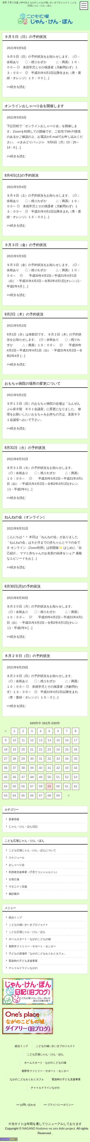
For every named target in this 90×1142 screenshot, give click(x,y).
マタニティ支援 (18, 886)
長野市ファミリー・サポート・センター (32, 946)
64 (14, 795)
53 (75, 777)
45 (5, 777)
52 (67, 777)
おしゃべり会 (16, 864)
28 (14, 758)
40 (40, 768)
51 (58, 777)
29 (23, 758)
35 (75, 758)
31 (40, 758)
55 (14, 786)
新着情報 (14, 819)
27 (5, 758)
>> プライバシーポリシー (59, 1104)
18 (5, 749)
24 (58, 749)
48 (32, 777)
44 (75, 768)
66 (32, 795)
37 (14, 768)
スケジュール (16, 857)
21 (32, 749)
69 (58, 795)
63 (5, 795)
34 (67, 758)
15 (58, 740)
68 (49, 795)
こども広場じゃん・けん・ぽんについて (32, 850)
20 (23, 749)
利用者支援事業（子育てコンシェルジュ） (34, 872)
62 (75, 786)
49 (40, 777)
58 (40, 786)
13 (40, 740)
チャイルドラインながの (23, 968)
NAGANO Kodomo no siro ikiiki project (48, 1128)
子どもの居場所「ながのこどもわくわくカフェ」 (37, 953)
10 (14, 740)
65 (23, 795)
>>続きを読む (16, 87)
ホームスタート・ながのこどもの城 (30, 939)
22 (40, 749)
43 (67, 768)
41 (49, 768)
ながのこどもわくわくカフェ (27, 1079)
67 (40, 795)
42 (58, 768)
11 (23, 740)
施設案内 (14, 893)
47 (23, 777)
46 (14, 777)
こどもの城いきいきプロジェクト (28, 924)
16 (67, 740)
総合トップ (15, 917)
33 (58, 758)
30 (32, 758)
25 (67, 749)
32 (49, 758)
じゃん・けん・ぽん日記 (23, 826)
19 (14, 749)
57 (32, 786)
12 (32, 740)
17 (75, 740)
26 (75, 749)
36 (5, 768)
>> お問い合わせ (26, 1104)
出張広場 (14, 879)
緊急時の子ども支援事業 (23, 960)
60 (58, 786)
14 (49, 740)
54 (5, 786)
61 (67, 786)
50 (49, 777)
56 (23, 786)
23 (49, 749)
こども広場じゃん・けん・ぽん (27, 931)
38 (23, 768)
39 (32, 768)
